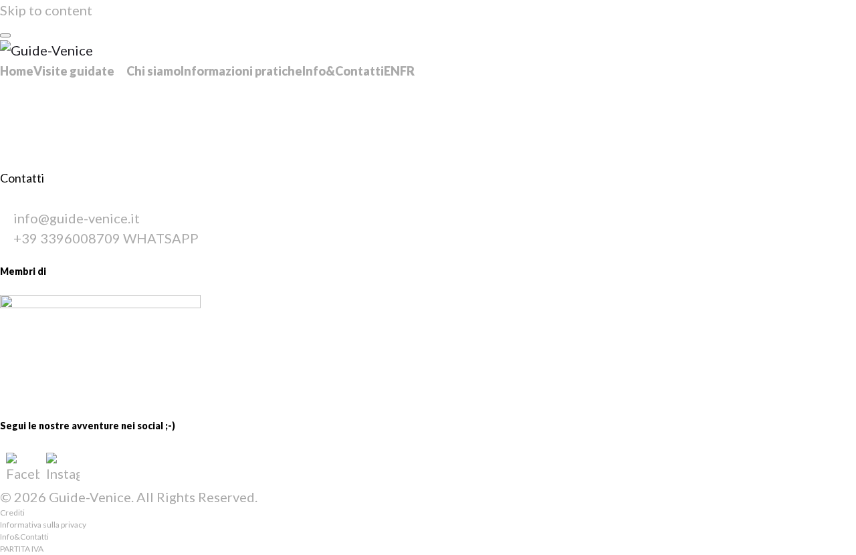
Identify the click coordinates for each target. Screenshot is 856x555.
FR (407, 71)
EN (392, 71)
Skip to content (46, 10)
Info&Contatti (343, 71)
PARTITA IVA (21, 549)
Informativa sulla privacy (43, 525)
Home (16, 71)
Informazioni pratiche (241, 71)
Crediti (12, 513)
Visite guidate (73, 71)
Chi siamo (153, 71)
